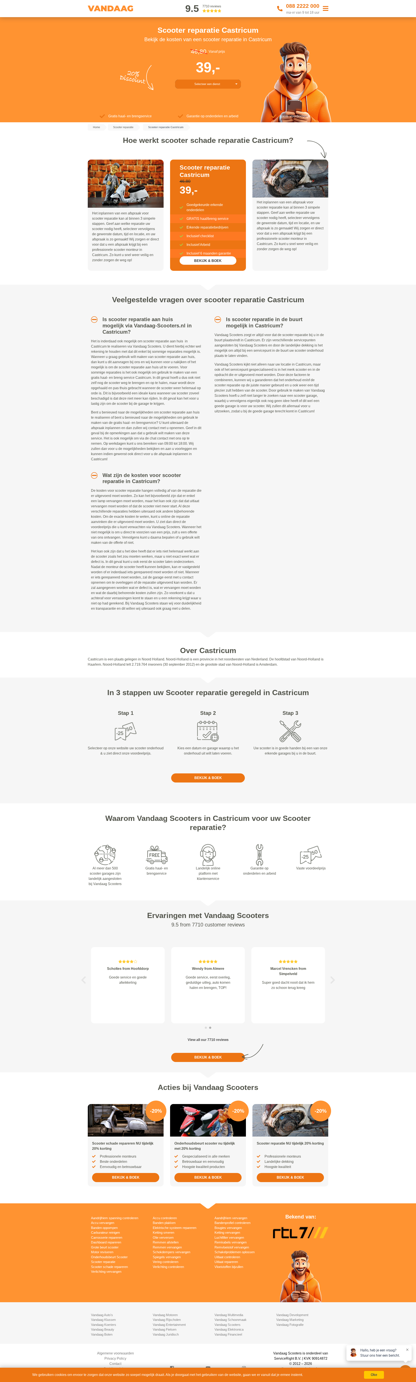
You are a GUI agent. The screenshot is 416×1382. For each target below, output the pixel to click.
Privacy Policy (115, 1358)
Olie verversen (163, 1237)
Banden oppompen (104, 1228)
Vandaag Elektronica (229, 1329)
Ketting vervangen (227, 1232)
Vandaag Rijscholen (167, 1320)
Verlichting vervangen (106, 1271)
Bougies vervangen (228, 1228)
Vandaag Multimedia (228, 1315)
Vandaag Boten (101, 1334)
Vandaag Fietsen (164, 1329)
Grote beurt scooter (105, 1247)
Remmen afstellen (166, 1242)
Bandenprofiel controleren (232, 1223)
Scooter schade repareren (109, 1267)
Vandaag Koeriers (103, 1324)
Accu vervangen (102, 1223)
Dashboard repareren (106, 1242)
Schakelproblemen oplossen (234, 1252)
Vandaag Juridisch (166, 1334)
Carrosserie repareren (106, 1237)
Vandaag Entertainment (169, 1324)
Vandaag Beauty (102, 1329)
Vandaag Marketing (290, 1320)
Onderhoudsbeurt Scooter (109, 1257)
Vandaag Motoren (165, 1315)
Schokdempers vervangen (171, 1252)
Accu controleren (165, 1218)
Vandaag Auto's (102, 1315)
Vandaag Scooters (227, 1324)
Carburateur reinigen (105, 1232)
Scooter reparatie (103, 1262)
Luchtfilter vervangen (229, 1237)
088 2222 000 (302, 6)
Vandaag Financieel (228, 1334)
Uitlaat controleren (227, 1257)
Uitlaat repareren (226, 1262)
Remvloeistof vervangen (231, 1247)
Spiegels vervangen (167, 1257)
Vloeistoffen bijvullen (228, 1267)
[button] (92, 319)
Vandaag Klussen (103, 1320)
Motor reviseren (102, 1252)
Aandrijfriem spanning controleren (114, 1218)
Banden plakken (164, 1223)
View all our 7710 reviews (208, 1040)
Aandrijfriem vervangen (230, 1218)
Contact (115, 1364)
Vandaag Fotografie (290, 1324)
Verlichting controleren (168, 1267)
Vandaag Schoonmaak (230, 1320)
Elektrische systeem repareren (174, 1228)
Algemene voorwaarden (115, 1353)
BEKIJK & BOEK (208, 261)
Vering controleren (165, 1262)
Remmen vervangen (167, 1247)
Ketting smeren (163, 1232)
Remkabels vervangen (230, 1242)
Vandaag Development (292, 1315)
